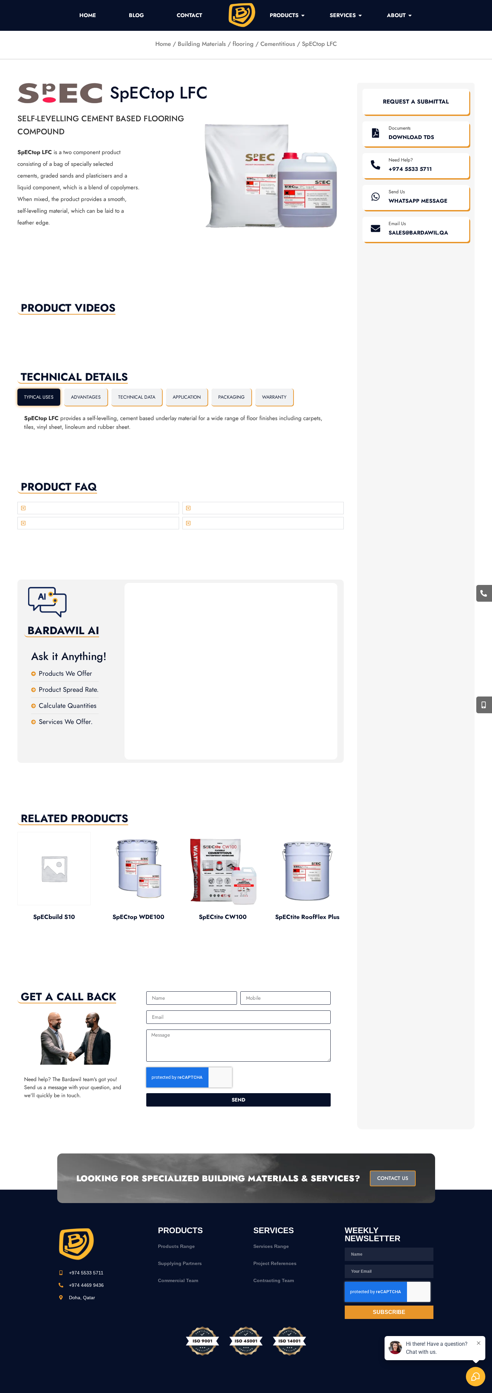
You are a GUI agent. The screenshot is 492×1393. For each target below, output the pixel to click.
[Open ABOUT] (410, 15)
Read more (54, 935)
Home (163, 44)
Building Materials (202, 44)
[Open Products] (303, 15)
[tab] (38, 397)
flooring (243, 44)
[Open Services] (360, 15)
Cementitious (277, 44)
